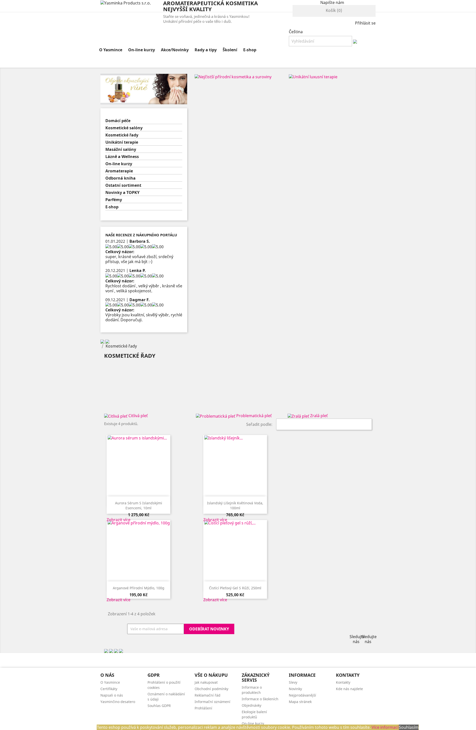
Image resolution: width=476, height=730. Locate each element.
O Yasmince (110, 50)
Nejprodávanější (302, 695)
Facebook (354, 629)
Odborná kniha (120, 178)
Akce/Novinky (175, 50)
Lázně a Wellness (122, 156)
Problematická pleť (254, 415)
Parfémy (113, 199)
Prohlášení (203, 708)
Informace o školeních (260, 699)
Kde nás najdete (349, 688)
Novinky (295, 688)
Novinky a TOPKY (122, 192)
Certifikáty (108, 688)
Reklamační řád (207, 695)
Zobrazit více (118, 519)
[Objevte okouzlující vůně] (143, 88)
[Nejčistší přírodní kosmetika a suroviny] (233, 76)
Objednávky (251, 705)
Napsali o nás (111, 695)
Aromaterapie (119, 171)
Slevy (293, 682)
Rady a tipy (206, 50)
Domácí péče (117, 120)
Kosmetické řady (121, 135)
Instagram (366, 629)
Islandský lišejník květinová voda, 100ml (235, 505)
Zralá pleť (319, 415)
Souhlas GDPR (159, 705)
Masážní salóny (120, 149)
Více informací (385, 727)
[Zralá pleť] (299, 415)
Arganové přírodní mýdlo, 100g (138, 588)
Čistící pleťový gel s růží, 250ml (235, 588)
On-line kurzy (141, 50)
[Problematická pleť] (216, 415)
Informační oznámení (212, 701)
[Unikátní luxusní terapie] (313, 76)
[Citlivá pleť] (116, 415)
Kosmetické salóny (124, 128)
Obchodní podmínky (211, 688)
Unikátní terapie (121, 142)
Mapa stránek (300, 701)
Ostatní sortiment (123, 185)
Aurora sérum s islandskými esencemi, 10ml (138, 505)
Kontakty (343, 682)
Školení (230, 50)
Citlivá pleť (138, 415)
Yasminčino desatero (117, 701)
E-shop (249, 50)
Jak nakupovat (206, 682)
